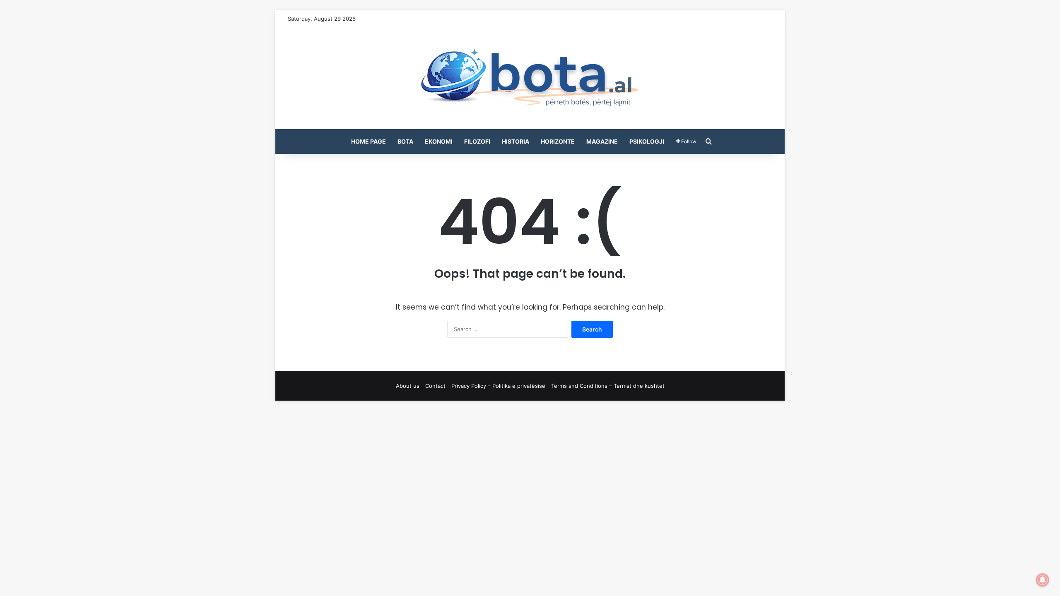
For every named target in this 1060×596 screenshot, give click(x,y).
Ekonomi (439, 141)
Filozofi (477, 141)
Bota (405, 141)
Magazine (602, 141)
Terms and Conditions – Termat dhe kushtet (608, 385)
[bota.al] (530, 78)
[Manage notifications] (1042, 579)
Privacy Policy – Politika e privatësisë (498, 385)
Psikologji (646, 141)
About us (407, 385)
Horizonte (558, 141)
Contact (435, 385)
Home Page (368, 141)
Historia (515, 141)
